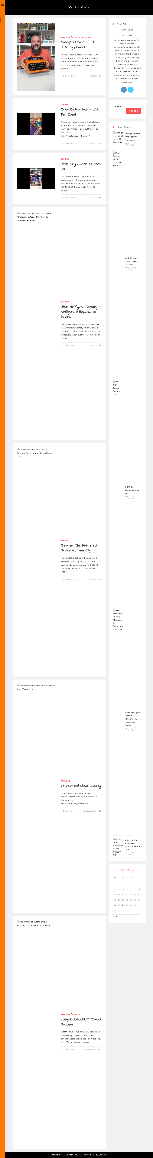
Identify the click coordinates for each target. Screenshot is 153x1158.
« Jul (115, 916)
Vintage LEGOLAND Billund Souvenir (81, 1022)
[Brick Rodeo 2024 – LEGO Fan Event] (118, 264)
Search (117, 106)
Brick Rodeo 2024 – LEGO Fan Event (80, 112)
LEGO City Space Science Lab (81, 167)
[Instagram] (124, 90)
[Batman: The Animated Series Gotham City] (118, 847)
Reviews (86, 37)
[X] (131, 90)
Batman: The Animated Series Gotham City (79, 548)
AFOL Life (65, 37)
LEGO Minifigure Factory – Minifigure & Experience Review (80, 312)
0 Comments (69, 76)
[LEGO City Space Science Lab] (118, 492)
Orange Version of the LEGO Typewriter (78, 45)
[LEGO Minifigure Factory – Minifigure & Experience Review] (118, 721)
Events (76, 37)
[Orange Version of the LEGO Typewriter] (118, 139)
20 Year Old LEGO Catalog (81, 786)
